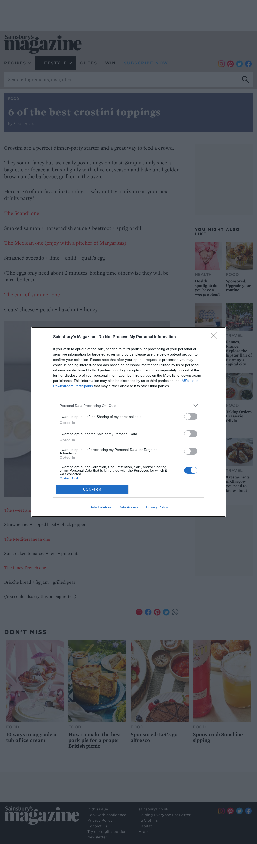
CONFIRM (92, 489)
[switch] (190, 416)
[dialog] (128, 422)
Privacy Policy (157, 507)
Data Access (128, 507)
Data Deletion (100, 507)
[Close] (215, 337)
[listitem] (128, 405)
